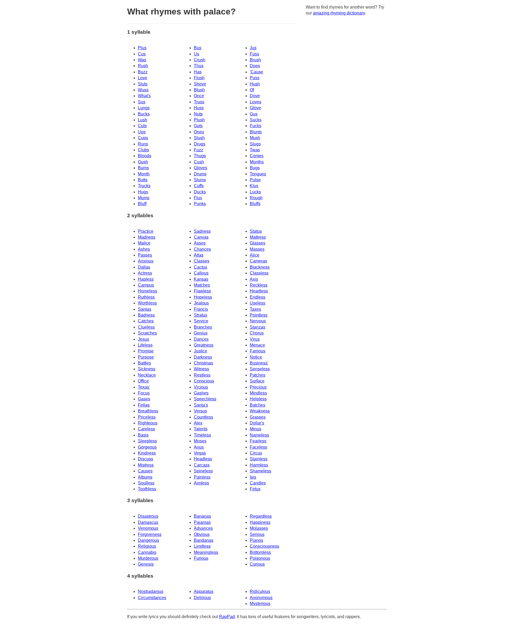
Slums (200, 180)
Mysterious (260, 603)
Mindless (258, 393)
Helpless (258, 399)
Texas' (144, 387)
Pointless (258, 315)
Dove (255, 95)
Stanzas (257, 327)
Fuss (254, 54)
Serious (257, 534)
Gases (144, 399)
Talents (200, 429)
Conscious (204, 381)
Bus (197, 48)
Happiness (260, 522)
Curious (257, 564)
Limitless (202, 546)
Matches (202, 285)
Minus (255, 429)
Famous (257, 351)
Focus (144, 393)
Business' (259, 363)
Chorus (257, 333)
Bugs (255, 168)
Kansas (201, 279)
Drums (200, 174)
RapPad (227, 616)
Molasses (259, 528)
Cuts (142, 125)
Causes (145, 471)
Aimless (201, 483)
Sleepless (147, 441)
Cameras (258, 261)
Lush (142, 120)
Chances (202, 249)
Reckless (258, 285)
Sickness (146, 369)
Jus (253, 48)
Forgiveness (149, 534)
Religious (147, 546)
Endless (257, 297)
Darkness (203, 357)
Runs (143, 144)
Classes (201, 261)
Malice (144, 243)
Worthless (147, 303)
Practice (145, 231)
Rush (143, 65)
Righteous (147, 423)
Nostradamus (150, 591)
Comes (256, 155)
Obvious (202, 534)
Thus (198, 65)
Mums (143, 198)
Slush (199, 138)
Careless (146, 429)
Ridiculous (260, 591)
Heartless (259, 291)
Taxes (255, 309)
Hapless (146, 279)
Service (201, 321)
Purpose (146, 357)
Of (252, 90)
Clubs (143, 150)
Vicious (201, 387)
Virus (255, 339)
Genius (200, 333)
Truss (199, 102)
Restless (202, 375)
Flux (198, 198)
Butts (143, 180)
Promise (146, 351)
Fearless (258, 441)
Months (257, 162)
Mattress (258, 237)
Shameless (260, 471)
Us (196, 54)
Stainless (258, 459)
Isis (253, 477)
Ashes (144, 249)
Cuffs (199, 185)
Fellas (144, 405)
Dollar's (257, 423)
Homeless (147, 291)
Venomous (148, 528)
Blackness (260, 267)
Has (198, 72)
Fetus (255, 489)
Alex (198, 423)
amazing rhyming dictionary (339, 13)
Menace (257, 345)
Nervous (258, 321)
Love (142, 78)
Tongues (258, 174)
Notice (256, 357)
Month (144, 174)
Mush (255, 138)
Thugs (200, 155)
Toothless (147, 489)
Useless (257, 303)
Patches (257, 375)
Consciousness (264, 546)
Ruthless (146, 297)
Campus (146, 285)
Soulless (146, 483)
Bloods (144, 155)
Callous (201, 273)
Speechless (205, 399)
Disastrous (148, 516)
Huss (199, 108)
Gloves (200, 168)
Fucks (255, 125)
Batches (257, 405)
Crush (199, 60)
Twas (255, 150)
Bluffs (255, 203)
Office (143, 381)
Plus (142, 48)
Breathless (148, 411)
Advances (203, 528)
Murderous (148, 558)
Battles (144, 363)
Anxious (145, 261)
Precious (258, 387)
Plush (199, 120)
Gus (254, 114)
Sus (141, 102)
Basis (143, 435)
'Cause (256, 72)
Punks (200, 203)
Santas (144, 309)
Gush (143, 162)
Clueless (146, 327)
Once (199, 95)
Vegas (200, 453)
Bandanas (203, 540)
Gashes (201, 393)
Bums (143, 168)
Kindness (147, 453)
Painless (202, 477)
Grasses (258, 417)
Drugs (199, 144)
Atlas (198, 255)
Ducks (200, 192)
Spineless (203, 471)
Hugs (143, 192)
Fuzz (198, 150)
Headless (203, 459)
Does (255, 65)
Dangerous (148, 540)
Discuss (145, 459)
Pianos (256, 540)
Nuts (198, 114)
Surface (257, 381)
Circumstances (152, 597)
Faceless (258, 447)
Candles (258, 483)
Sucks (256, 120)
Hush (255, 84)
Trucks (144, 185)
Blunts (256, 132)
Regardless (261, 516)
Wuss (143, 90)
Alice (254, 255)
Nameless (259, 435)
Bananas (202, 516)
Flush (199, 78)
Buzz (143, 72)
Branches (203, 327)
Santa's (201, 405)
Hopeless (203, 297)
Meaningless (206, 552)
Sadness (202, 231)
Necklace (147, 375)
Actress (145, 273)
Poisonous (260, 558)
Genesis (146, 564)
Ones (199, 132)
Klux (254, 185)
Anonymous (261, 597)
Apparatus (203, 591)
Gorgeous (147, 447)
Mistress (146, 465)
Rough (256, 198)
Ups (142, 132)
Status (256, 231)
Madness (146, 237)
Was (142, 60)
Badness (146, 315)
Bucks (144, 114)
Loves (255, 102)
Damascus (148, 522)
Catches (146, 321)
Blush (199, 90)
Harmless (259, 465)
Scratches (147, 333)
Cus (142, 54)
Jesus (143, 339)
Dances (201, 339)
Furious (201, 558)
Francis (201, 309)
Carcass (202, 465)
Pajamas (202, 522)
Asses (200, 243)
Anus (199, 447)
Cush (199, 162)
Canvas (201, 237)
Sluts (143, 84)
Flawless (202, 291)
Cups (143, 138)
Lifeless (145, 345)
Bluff (142, 203)
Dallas (144, 267)
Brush (255, 60)
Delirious (202, 597)
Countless (203, 417)
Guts (198, 125)
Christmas (203, 363)
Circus (256, 453)
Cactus (200, 267)
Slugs (255, 144)
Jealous (201, 303)
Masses (257, 249)
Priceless (147, 417)
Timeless (202, 435)
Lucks (255, 192)
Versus (200, 411)
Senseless (260, 369)
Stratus (200, 315)
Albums (145, 477)
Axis (254, 279)
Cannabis (147, 552)
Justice (200, 351)
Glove (255, 108)
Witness (201, 369)
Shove (200, 84)
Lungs (144, 108)
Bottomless (260, 552)
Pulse (255, 180)
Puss (254, 78)
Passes (145, 255)
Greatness (203, 345)
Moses (200, 441)
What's (144, 95)
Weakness (260, 411)
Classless (259, 273)
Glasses (257, 243)
